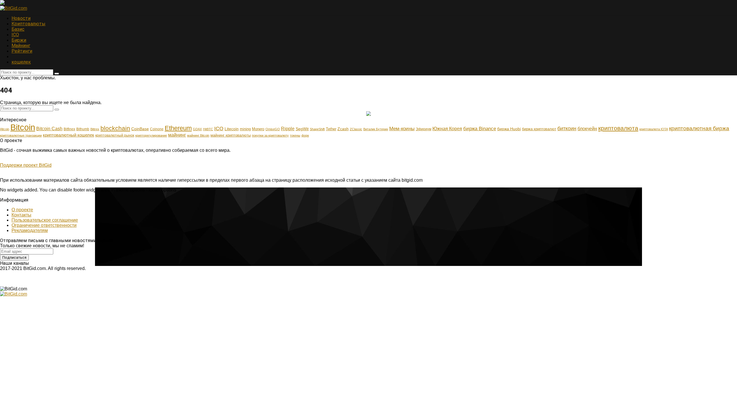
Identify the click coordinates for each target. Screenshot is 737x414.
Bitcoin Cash (49, 128)
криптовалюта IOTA (653, 129)
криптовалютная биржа (699, 128)
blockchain (115, 128)
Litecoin (232, 128)
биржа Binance (479, 128)
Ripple (288, 128)
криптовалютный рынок (114, 135)
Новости (21, 18)
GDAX (197, 129)
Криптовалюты (28, 23)
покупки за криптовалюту (270, 135)
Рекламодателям (30, 230)
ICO (15, 34)
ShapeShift (317, 129)
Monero (258, 129)
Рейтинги (22, 51)
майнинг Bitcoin (198, 135)
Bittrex (94, 129)
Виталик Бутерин (375, 129)
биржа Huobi (509, 128)
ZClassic (356, 129)
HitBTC (208, 129)
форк (305, 135)
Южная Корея (447, 128)
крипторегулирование (151, 135)
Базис (18, 29)
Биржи (19, 40)
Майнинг (21, 45)
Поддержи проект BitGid (26, 165)
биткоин (566, 128)
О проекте (22, 209)
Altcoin (4, 129)
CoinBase (140, 128)
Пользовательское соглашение (45, 220)
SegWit (302, 128)
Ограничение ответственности (44, 225)
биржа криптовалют (539, 129)
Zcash (343, 128)
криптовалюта (618, 128)
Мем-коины (402, 128)
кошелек (21, 62)
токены (295, 135)
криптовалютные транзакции (21, 135)
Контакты (21, 214)
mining (245, 129)
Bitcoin (22, 127)
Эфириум (423, 129)
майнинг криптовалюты (230, 135)
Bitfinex (69, 129)
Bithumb (82, 129)
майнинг (177, 134)
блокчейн (587, 128)
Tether (331, 129)
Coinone (157, 129)
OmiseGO (272, 129)
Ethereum (178, 128)
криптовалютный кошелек (68, 135)
